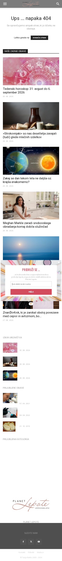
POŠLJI (31, 291)
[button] (31, 269)
